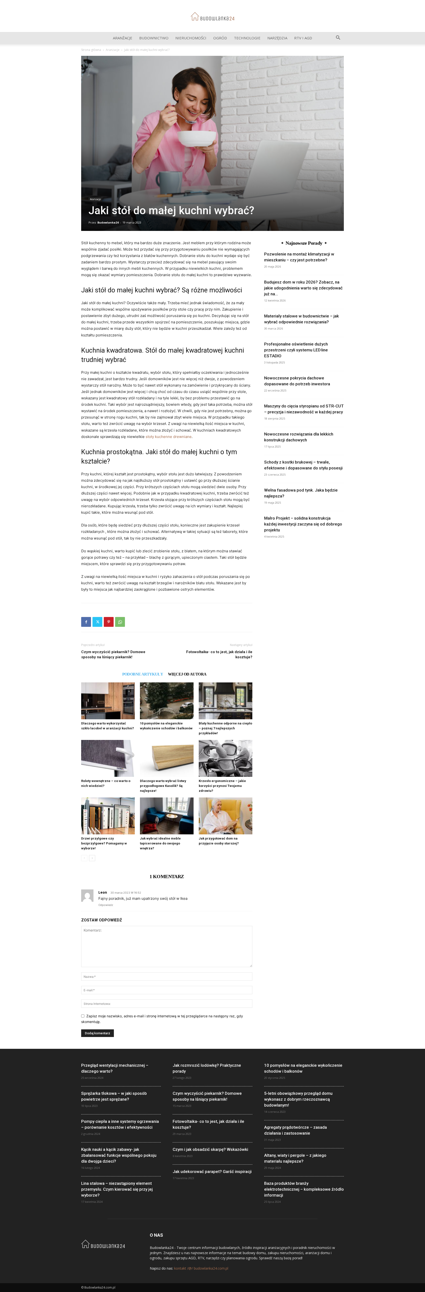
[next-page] (92, 858)
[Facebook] (86, 622)
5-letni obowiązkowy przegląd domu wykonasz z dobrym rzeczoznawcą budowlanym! (298, 1099)
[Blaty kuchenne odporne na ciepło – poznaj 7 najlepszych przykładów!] (225, 700)
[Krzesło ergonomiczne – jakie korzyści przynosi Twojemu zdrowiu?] (225, 758)
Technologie (247, 37)
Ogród (220, 37)
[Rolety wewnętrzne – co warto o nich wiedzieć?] (108, 758)
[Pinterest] (109, 622)
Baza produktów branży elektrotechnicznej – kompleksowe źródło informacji (304, 1189)
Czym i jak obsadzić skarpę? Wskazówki (210, 1149)
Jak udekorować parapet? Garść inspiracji (212, 1171)
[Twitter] (97, 622)
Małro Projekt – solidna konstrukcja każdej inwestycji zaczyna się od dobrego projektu (303, 524)
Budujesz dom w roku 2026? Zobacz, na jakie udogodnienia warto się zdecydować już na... (303, 288)
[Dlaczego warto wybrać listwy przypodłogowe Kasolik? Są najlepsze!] (167, 758)
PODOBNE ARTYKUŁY (142, 674)
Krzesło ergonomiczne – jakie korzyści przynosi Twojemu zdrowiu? (222, 786)
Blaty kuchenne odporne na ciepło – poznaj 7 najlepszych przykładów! (225, 728)
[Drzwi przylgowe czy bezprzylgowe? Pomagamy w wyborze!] (108, 815)
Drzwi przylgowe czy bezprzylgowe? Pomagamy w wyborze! (104, 843)
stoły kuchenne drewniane (169, 436)
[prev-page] (84, 858)
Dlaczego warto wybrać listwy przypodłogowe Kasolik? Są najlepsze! (163, 786)
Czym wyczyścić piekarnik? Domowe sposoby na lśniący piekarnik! (113, 654)
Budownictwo (153, 37)
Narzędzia (277, 37)
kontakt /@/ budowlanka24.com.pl (201, 1268)
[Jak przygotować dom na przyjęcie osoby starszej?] (225, 815)
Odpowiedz (105, 905)
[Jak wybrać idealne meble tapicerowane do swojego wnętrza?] (167, 815)
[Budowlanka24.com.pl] (212, 16)
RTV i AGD (303, 37)
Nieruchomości (190, 37)
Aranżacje (122, 37)
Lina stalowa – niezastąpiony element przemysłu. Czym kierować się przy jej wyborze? (117, 1189)
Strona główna (91, 50)
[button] (338, 38)
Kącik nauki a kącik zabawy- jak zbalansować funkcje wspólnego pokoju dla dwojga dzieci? (118, 1155)
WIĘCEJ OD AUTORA (187, 674)
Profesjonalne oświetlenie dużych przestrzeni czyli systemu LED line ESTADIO (296, 350)
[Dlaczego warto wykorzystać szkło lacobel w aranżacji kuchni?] (108, 700)
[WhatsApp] (120, 622)
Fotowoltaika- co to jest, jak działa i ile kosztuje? (219, 654)
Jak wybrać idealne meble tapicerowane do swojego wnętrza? (160, 843)
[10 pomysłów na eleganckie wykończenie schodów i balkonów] (167, 700)
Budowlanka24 (108, 222)
